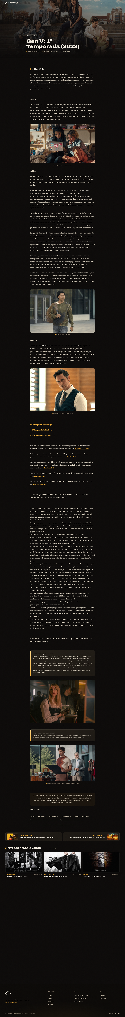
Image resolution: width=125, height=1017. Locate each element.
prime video (48, 820)
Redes (109, 3)
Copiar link (69, 824)
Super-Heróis (32, 35)
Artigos (89, 3)
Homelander (86, 816)
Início (46, 3)
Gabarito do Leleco (49, 468)
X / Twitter (58, 824)
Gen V (77, 816)
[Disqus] (62, 902)
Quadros (80, 3)
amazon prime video (38, 816)
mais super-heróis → (51, 849)
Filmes (60, 3)
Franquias (70, 3)
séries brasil (67, 820)
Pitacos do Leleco (39, 484)
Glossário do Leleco (81, 449)
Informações (100, 3)
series (57, 820)
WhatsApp (47, 824)
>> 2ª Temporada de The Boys (41, 430)
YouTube (102, 995)
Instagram (103, 998)
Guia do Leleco (39, 476)
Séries (53, 3)
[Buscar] (118, 3)
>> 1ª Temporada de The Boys (41, 425)
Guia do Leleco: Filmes (81, 995)
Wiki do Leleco (72, 457)
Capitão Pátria (53, 816)
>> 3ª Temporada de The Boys (41, 435)
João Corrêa (117, 1013)
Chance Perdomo (66, 816)
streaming (78, 820)
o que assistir (36, 820)
